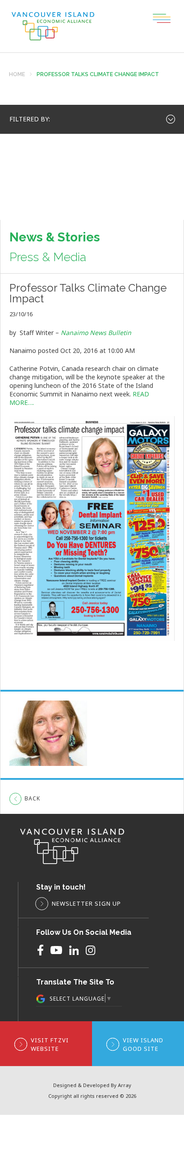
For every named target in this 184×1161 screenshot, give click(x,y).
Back (32, 798)
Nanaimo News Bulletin (96, 332)
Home (17, 74)
